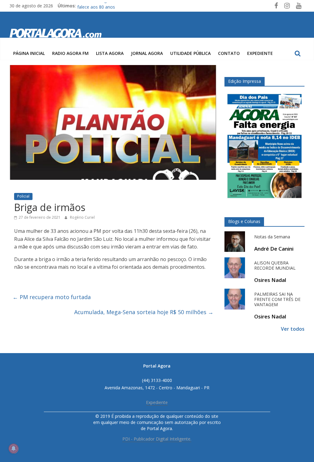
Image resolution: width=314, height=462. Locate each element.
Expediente (260, 53)
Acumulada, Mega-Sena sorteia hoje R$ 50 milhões (143, 312)
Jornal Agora (147, 53)
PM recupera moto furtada (52, 297)
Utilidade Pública (190, 53)
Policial (23, 196)
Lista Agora (110, 53)
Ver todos (292, 328)
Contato (229, 53)
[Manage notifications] (13, 448)
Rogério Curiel (82, 217)
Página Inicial (29, 53)
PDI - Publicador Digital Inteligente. (156, 439)
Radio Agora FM (70, 53)
